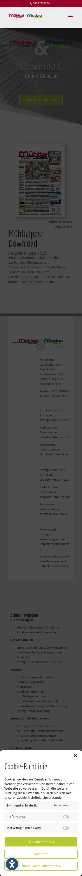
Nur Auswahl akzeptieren (41, 866)
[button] (75, 756)
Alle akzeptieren (41, 842)
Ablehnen (41, 854)
